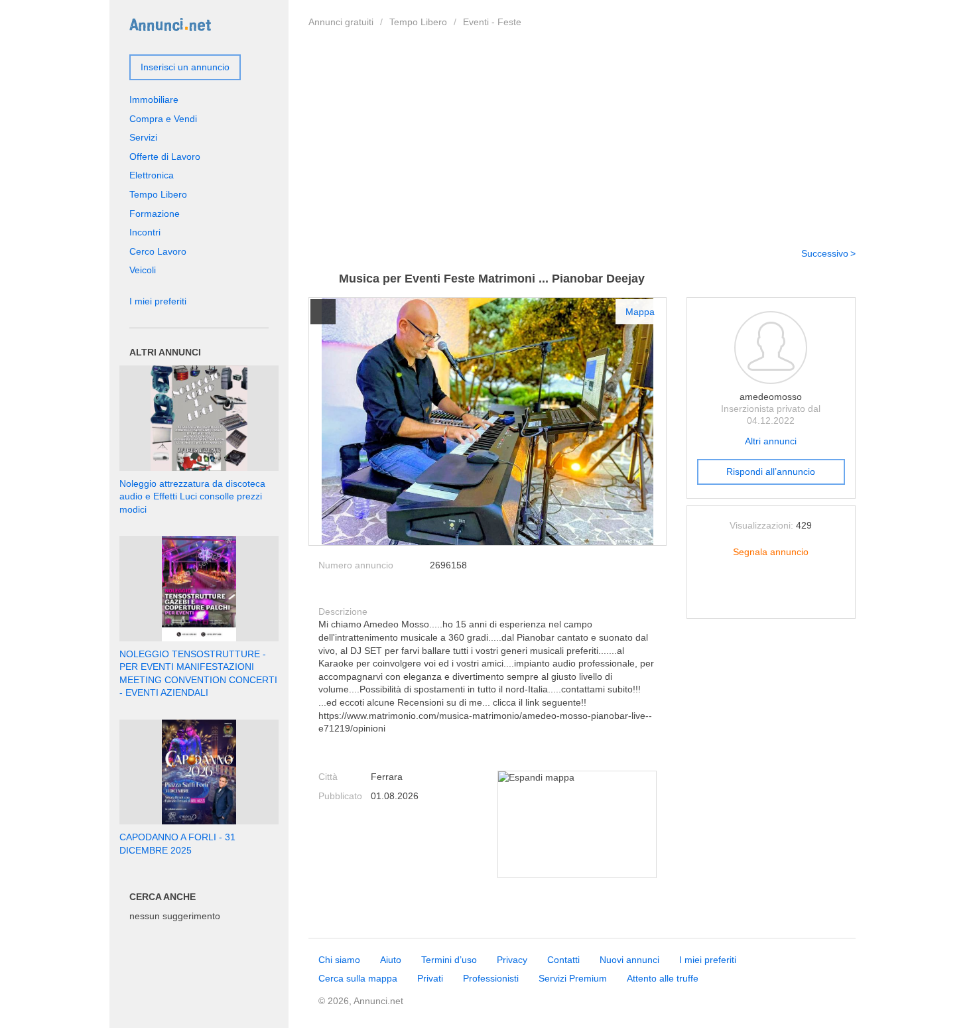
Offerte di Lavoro (164, 156)
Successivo (824, 253)
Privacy (512, 959)
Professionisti (491, 978)
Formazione (154, 213)
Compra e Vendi (163, 118)
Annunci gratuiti (340, 22)
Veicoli (142, 270)
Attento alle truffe (662, 978)
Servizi (143, 137)
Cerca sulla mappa (357, 978)
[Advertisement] (582, 134)
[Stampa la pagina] (770, 597)
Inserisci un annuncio (185, 67)
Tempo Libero (418, 22)
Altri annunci (771, 441)
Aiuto (390, 959)
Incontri (145, 232)
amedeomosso (771, 396)
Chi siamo (339, 959)
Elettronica (151, 175)
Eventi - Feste (492, 22)
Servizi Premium (573, 978)
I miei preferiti (157, 301)
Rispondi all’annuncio (770, 471)
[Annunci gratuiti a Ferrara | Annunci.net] (170, 24)
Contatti (563, 959)
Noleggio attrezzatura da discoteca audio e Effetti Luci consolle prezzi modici (192, 496)
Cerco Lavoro (157, 251)
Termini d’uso (449, 959)
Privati (430, 978)
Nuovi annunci (629, 959)
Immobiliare (153, 99)
